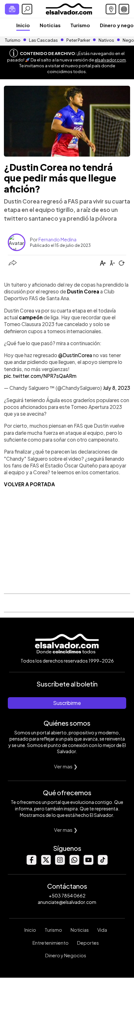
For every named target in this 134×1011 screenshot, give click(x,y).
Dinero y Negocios (65, 955)
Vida (102, 930)
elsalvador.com (110, 59)
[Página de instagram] (60, 863)
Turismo (80, 25)
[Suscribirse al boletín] (12, 9)
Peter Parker (78, 40)
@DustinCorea (75, 355)
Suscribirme (67, 702)
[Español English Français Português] (124, 9)
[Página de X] (45, 863)
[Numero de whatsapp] (74, 863)
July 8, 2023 (116, 388)
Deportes (88, 943)
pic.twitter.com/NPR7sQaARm (40, 376)
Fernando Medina (57, 239)
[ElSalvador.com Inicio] (69, 8)
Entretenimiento (51, 943)
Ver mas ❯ (66, 766)
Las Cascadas (43, 40)
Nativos (106, 40)
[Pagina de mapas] (111, 9)
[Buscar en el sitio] (27, 9)
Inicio (23, 25)
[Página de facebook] (31, 863)
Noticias (50, 25)
